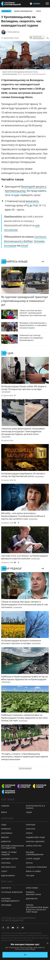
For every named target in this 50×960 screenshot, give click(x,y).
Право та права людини (9, 853)
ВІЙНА (4, 812)
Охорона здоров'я (35, 841)
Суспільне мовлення (11, 892)
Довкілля (6, 841)
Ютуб (24, 245)
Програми (6, 905)
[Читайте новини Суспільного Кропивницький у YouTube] (13, 928)
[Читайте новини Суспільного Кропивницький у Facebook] (3, 928)
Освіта (29, 833)
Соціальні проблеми (36, 867)
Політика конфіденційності (10, 899)
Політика (6, 863)
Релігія (38, 11)
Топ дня (30, 875)
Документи (32, 898)
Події (3, 825)
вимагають (32, 201)
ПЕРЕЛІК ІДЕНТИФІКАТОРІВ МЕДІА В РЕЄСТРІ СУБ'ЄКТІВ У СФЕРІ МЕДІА (37, 908)
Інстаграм (10, 245)
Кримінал (6, 829)
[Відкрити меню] (48, 3)
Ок (25, 955)
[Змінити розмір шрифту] (47, 38)
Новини (5, 806)
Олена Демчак (13, 32)
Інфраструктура (34, 846)
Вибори (5, 837)
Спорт (4, 871)
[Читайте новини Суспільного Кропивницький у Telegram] (23, 928)
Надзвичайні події (35, 837)
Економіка (6, 833)
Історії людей (33, 858)
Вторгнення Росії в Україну (35, 807)
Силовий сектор (9, 858)
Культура (30, 829)
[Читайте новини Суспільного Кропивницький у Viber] (18, 928)
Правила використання (33, 893)
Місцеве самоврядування (23, 11)
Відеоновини (8, 875)
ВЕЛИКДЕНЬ (6, 11)
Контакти (6, 888)
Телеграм (38, 241)
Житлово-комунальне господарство (12, 847)
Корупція (30, 825)
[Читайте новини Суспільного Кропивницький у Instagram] (8, 928)
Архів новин (32, 888)
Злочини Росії (8, 867)
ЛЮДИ (29, 812)
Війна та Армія (33, 871)
